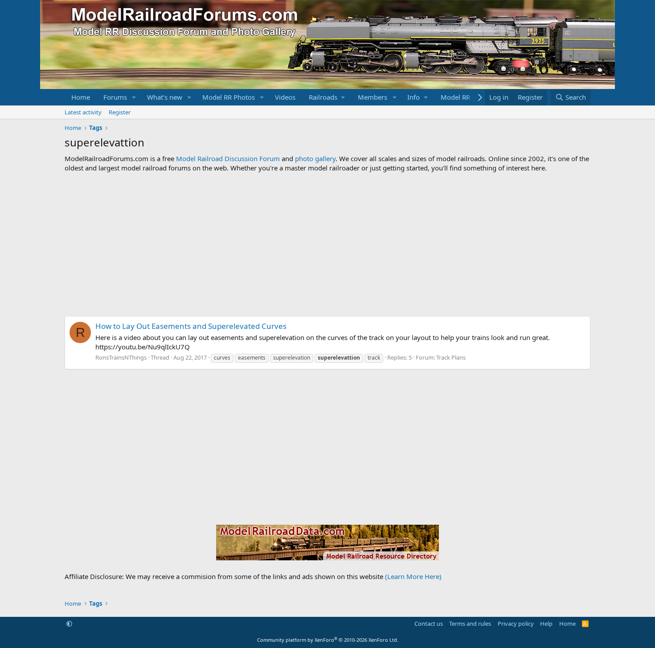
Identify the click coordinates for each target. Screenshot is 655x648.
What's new (164, 97)
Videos (285, 97)
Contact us (428, 624)
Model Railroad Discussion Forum (228, 158)
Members (372, 97)
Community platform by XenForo (327, 639)
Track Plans (451, 357)
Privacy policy (516, 624)
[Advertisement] (327, 244)
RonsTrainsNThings (121, 357)
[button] (134, 97)
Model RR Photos (228, 97)
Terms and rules (470, 624)
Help (546, 624)
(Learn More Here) (413, 576)
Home (80, 97)
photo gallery (315, 158)
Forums (115, 97)
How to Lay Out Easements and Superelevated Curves (191, 326)
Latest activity (83, 112)
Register (120, 112)
